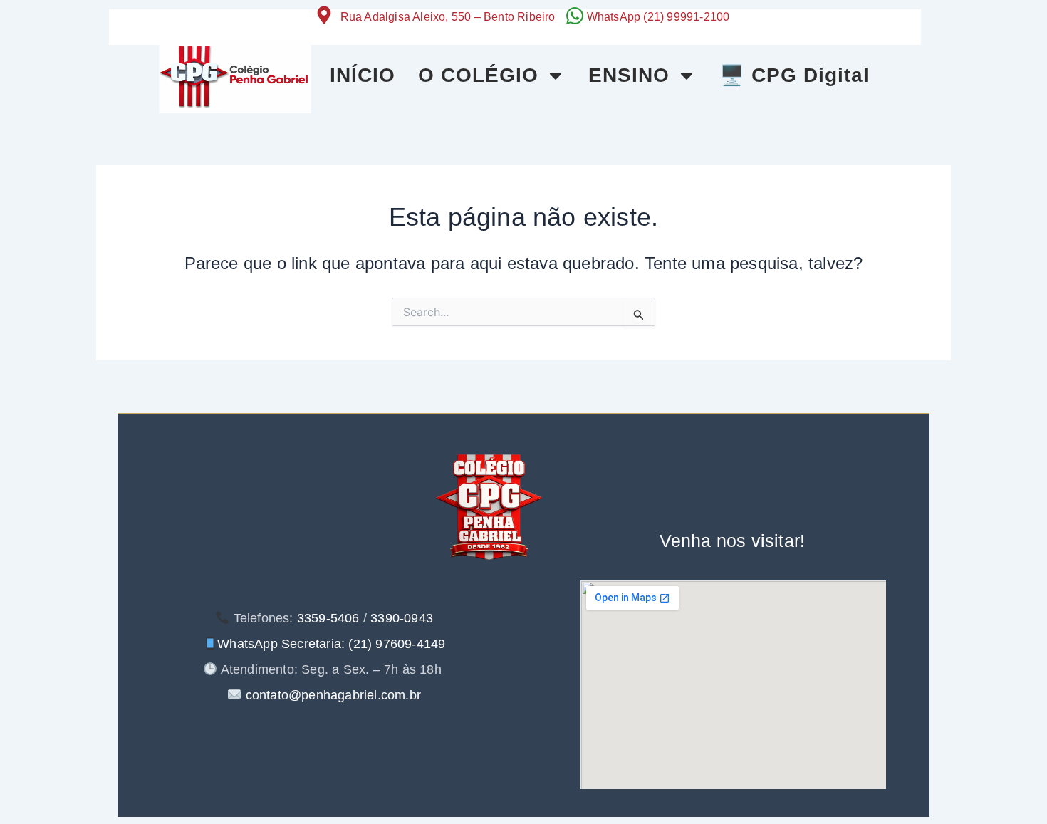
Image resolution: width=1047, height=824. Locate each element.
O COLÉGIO (478, 75)
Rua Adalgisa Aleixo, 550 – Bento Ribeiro (448, 17)
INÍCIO (362, 75)
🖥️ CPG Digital (794, 75)
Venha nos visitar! (733, 541)
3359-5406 (328, 618)
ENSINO (629, 75)
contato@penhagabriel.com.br (331, 695)
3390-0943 (401, 618)
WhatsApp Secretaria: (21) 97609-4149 (331, 644)
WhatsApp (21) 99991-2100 (658, 17)
